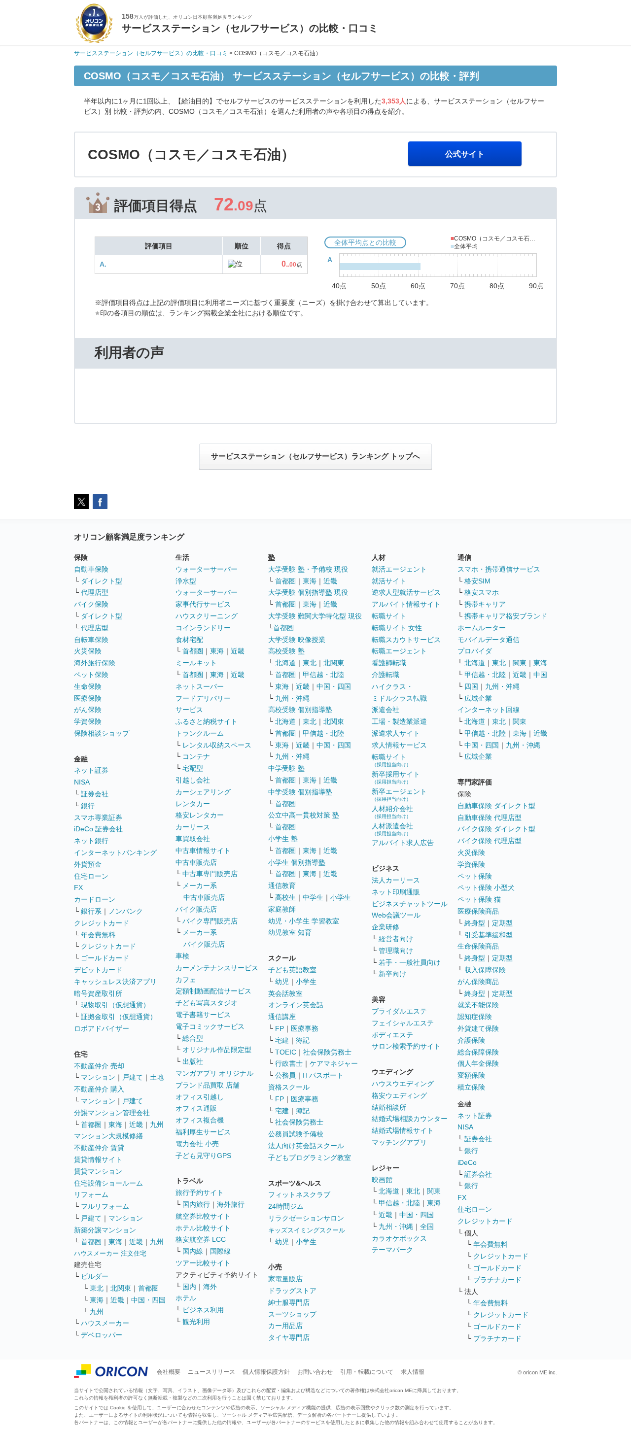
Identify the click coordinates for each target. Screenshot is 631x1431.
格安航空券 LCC (200, 1239)
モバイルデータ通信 (488, 640)
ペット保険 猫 (479, 899)
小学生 (340, 897)
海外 (210, 1287)
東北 (97, 1288)
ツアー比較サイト (203, 1263)
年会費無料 (98, 935)
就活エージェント (399, 569)
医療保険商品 (478, 911)
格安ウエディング (399, 1095)
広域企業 (478, 698)
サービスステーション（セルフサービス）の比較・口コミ (151, 53)
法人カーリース (396, 880)
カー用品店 (285, 1325)
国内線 (192, 1251)
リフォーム (91, 1194)
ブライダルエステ (399, 1011)
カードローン (94, 899)
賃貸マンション (98, 1171)
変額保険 (471, 1075)
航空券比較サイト (203, 1216)
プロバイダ (474, 651)
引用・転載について (366, 1371)
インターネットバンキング (115, 852)
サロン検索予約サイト (406, 1046)
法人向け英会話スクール (306, 1146)
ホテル (185, 1298)
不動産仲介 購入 (99, 1089)
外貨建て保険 (478, 1028)
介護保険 (471, 1040)
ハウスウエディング (403, 1084)
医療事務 (304, 1028)
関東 (434, 1191)
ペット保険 (91, 675)
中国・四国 (148, 1300)
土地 (157, 1077)
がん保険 (88, 710)
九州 (157, 1124)
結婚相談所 (389, 1107)
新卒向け (392, 974)
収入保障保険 (485, 970)
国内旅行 (196, 1204)
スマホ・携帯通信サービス (498, 569)
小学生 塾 (283, 839)
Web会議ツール (396, 915)
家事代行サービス (203, 604)
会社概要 (168, 1371)
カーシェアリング (203, 792)
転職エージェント (399, 651)
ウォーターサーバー (206, 569)
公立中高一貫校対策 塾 (303, 815)
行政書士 (289, 1063)
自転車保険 (91, 640)
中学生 (313, 897)
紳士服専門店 (289, 1302)
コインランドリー (203, 628)
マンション (98, 1077)
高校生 (285, 897)
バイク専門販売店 (210, 921)
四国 (471, 686)
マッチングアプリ (399, 1142)
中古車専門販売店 (210, 874)
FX (78, 887)
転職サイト (389, 616)
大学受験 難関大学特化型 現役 (315, 616)
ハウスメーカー (105, 1323)
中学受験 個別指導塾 (300, 792)
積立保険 (471, 1087)
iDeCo (467, 1162)
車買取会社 (192, 839)
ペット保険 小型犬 (486, 887)
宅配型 (192, 768)
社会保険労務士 (327, 1052)
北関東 (120, 1288)
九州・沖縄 (292, 698)
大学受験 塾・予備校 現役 (308, 569)
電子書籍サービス (203, 1015)
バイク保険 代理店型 (489, 841)
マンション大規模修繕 (108, 1136)
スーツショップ (292, 1314)
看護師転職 (389, 663)
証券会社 (94, 794)
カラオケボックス (399, 1238)
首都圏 (91, 1124)
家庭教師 (282, 909)
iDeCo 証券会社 (98, 829)
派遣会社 (385, 710)
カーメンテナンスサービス (216, 968)
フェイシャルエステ (403, 1023)
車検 (182, 956)
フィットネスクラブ (299, 1194)
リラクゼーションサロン (306, 1218)
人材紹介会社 (392, 812)
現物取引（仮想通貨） (115, 1005)
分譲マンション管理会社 (112, 1113)
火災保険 (88, 651)
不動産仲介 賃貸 (99, 1148)
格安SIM (477, 581)
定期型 (502, 923)
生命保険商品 (478, 946)
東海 (115, 1124)
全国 (427, 1226)
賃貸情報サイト (98, 1159)
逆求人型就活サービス (406, 592)
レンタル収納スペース (216, 745)
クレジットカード (101, 923)
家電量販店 (285, 1279)
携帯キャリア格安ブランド (505, 616)
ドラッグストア (292, 1291)
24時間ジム (286, 1206)
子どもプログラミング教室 (309, 1157)
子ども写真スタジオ (206, 1003)
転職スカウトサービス (406, 640)
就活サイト (389, 581)
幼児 (282, 982)
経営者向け (396, 939)
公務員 (285, 1075)
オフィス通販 (196, 1108)
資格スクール (289, 1087)
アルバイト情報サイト (406, 604)
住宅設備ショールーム (108, 1183)
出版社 (192, 1061)
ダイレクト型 (101, 581)
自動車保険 (91, 569)
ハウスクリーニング (206, 616)
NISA (82, 782)
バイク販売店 (196, 909)
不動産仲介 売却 (99, 1066)
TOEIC (285, 1052)
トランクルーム (199, 733)
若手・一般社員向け (410, 962)
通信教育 (282, 885)
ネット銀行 (91, 841)
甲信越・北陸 (323, 675)
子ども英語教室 (292, 970)
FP (279, 1028)
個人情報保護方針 (266, 1371)
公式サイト (465, 153)
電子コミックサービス (210, 1026)
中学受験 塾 (286, 768)
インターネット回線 (488, 710)
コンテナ (196, 756)
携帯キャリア (485, 604)
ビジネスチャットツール (410, 904)
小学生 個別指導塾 (296, 862)
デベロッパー (101, 1335)
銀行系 (91, 911)
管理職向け (396, 950)
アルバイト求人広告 (403, 843)
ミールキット (196, 663)
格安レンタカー (199, 815)
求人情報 (412, 1371)
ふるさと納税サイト (206, 721)
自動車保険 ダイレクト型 (496, 806)
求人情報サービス (399, 745)
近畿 (136, 1124)
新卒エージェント (399, 794)
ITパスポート (323, 1075)
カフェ (185, 980)
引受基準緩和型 (488, 935)
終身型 (474, 923)
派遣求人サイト (396, 733)
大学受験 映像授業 (296, 640)
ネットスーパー (199, 686)
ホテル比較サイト (203, 1228)
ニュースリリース (211, 1371)
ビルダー (94, 1276)
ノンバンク (125, 911)
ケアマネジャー (334, 1063)
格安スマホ (481, 592)
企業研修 (385, 927)
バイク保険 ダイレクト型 (496, 829)
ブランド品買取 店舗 (207, 1085)
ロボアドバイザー (101, 1028)
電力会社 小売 (197, 1144)
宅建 (282, 1040)
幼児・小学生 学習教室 (303, 921)
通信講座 (282, 1017)
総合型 (192, 1038)
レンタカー (192, 804)
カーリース (192, 827)
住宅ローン (91, 876)
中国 (540, 675)
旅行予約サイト (199, 1192)
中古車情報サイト (203, 850)
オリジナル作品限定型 (216, 1050)
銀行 (88, 806)
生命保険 (88, 686)
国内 (189, 1287)
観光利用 (196, 1322)
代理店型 (94, 592)
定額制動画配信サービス (213, 991)
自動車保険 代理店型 (489, 817)
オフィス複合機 (199, 1120)
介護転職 (385, 675)
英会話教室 (285, 993)
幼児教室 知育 (290, 932)
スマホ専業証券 (98, 817)
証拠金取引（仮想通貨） (119, 1017)
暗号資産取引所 (98, 993)
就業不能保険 (478, 1005)
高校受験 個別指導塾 (300, 710)
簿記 (303, 1040)
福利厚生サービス (203, 1132)
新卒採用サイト (396, 777)
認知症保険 (474, 1017)
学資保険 (88, 721)
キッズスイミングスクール (306, 1230)
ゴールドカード (105, 958)
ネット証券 (91, 770)
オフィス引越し (199, 1097)
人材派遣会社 (392, 829)
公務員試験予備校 (295, 1134)
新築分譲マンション (105, 1230)
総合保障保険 (478, 1052)
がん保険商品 (478, 982)
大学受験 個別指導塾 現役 (308, 592)
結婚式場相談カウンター (410, 1119)
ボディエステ (392, 1035)
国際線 (220, 1251)
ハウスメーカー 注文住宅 (110, 1253)
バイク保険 (91, 604)
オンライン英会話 (295, 1005)
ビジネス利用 (203, 1310)
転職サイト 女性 (397, 628)
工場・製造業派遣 (399, 721)
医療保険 (88, 698)
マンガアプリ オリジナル (214, 1073)
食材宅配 (189, 640)
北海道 (285, 663)
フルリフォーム (105, 1206)
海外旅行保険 (94, 663)
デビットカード (98, 970)
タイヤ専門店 (289, 1337)
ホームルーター (481, 628)
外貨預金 (88, 864)
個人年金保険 (478, 1063)
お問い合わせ (315, 1371)
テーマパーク (392, 1250)
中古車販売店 (196, 862)
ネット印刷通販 (396, 892)
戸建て (132, 1077)
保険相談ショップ (101, 733)
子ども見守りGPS (203, 1155)
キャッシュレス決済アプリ (115, 982)
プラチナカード (497, 1280)
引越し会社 (192, 780)
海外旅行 (231, 1204)
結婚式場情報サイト (403, 1130)
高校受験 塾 (286, 651)
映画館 (382, 1180)
